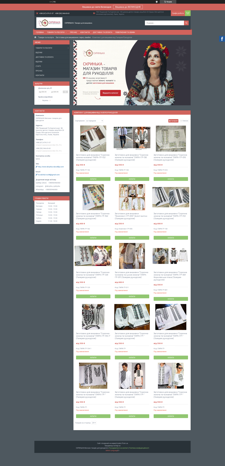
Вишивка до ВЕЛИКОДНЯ (128, 7)
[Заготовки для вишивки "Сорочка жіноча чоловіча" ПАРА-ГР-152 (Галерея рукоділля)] (93, 138)
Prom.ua (125, 443)
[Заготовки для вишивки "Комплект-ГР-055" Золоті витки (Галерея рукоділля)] (132, 197)
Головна (40, 32)
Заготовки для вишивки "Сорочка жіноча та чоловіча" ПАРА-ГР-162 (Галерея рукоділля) (92, 216)
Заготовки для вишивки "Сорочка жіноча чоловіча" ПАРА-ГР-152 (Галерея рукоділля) (92, 157)
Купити (93, 179)
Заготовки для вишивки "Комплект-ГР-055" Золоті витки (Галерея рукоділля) (131, 216)
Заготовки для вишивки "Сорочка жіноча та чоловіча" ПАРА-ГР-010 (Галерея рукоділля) (170, 157)
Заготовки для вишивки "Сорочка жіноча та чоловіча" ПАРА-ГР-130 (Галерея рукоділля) (131, 157)
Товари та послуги (55, 32)
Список (185, 121)
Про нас (73, 32)
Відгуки (39, 52)
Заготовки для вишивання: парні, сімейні (73, 37)
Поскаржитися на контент (118, 448)
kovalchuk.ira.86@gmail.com (49, 175)
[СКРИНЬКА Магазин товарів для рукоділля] (49, 23)
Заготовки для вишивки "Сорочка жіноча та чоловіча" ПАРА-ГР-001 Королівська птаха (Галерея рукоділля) (170, 276)
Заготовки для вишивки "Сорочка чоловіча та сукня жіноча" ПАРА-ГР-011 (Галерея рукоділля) (131, 274)
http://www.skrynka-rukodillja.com (51, 167)
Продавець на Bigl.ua (112, 446)
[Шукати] (186, 23)
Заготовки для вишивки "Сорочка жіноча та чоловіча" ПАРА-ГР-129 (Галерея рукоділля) (92, 274)
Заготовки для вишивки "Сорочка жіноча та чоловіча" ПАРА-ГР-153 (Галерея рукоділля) (170, 216)
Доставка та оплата (102, 32)
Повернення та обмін (125, 32)
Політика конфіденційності (139, 448)
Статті (38, 66)
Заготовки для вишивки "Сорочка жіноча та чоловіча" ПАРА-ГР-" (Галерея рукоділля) (131, 335)
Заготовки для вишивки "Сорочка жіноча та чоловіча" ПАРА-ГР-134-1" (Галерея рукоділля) (93, 335)
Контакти (85, 32)
